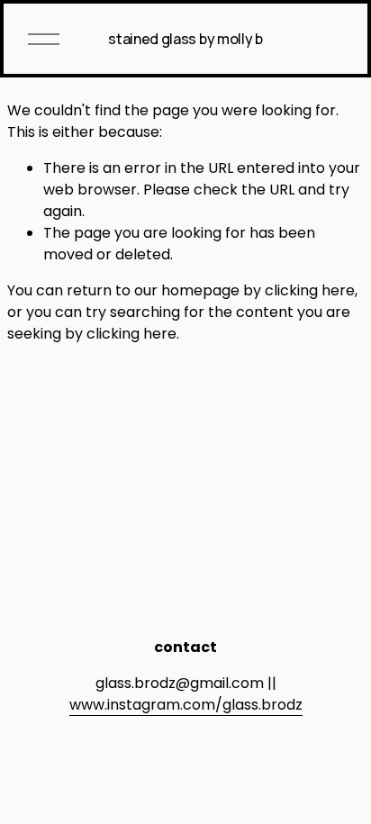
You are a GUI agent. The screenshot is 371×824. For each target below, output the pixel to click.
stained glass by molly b (185, 39)
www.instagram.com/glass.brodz (186, 704)
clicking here (310, 290)
